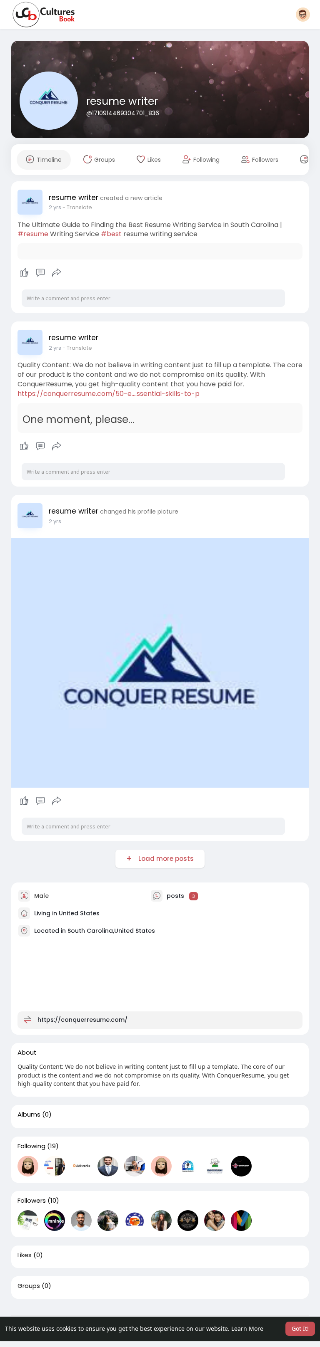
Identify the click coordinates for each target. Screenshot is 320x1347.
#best (111, 234)
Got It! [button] (300, 1328)
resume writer (122, 101)
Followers (32, 1200)
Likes (25, 1255)
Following (31, 1146)
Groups (29, 1286)
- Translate (77, 207)
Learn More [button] (247, 1328)
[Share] (57, 273)
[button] (303, 14)
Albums (29, 1114)
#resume (33, 234)
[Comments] (40, 273)
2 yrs (55, 207)
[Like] (40, 273)
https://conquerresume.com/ (83, 1020)
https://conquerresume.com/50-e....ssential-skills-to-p (109, 393)
